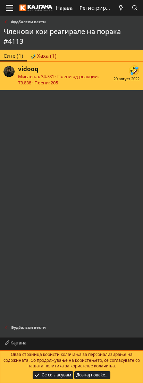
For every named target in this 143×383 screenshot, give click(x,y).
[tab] (43, 55)
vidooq (28, 69)
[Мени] (9, 8)
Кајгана (17, 343)
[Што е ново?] (121, 7)
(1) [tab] (13, 55)
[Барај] (135, 7)
